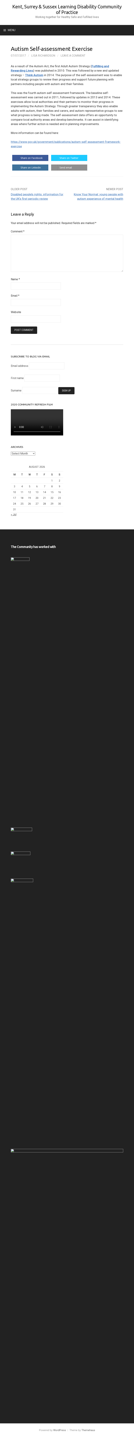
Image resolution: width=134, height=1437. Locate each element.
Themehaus (88, 1430)
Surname (16, 390)
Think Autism (34, 75)
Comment (17, 231)
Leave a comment (73, 55)
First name (17, 378)
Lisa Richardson (43, 55)
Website (16, 312)
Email (15, 295)
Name (15, 279)
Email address (19, 366)
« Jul (13, 514)
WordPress (59, 1430)
